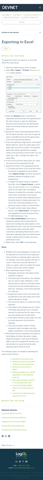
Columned (28, 187)
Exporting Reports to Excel (11, 413)
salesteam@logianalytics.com (23, 468)
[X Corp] (6, 436)
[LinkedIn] (9, 436)
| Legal (41, 475)
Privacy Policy (19, 477)
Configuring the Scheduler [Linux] (14, 430)
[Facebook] (3, 436)
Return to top (7, 445)
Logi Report (17, 15)
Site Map (26, 477)
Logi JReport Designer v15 (32, 15)
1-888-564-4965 (23, 466)
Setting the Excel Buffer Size (22, 359)
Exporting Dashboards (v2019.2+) (14, 418)
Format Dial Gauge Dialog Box (13, 426)
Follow (6, 48)
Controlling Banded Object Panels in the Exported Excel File (22, 388)
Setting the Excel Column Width (14, 422)
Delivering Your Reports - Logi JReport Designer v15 (21, 17)
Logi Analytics (6, 15)
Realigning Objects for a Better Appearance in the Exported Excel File (23, 374)
